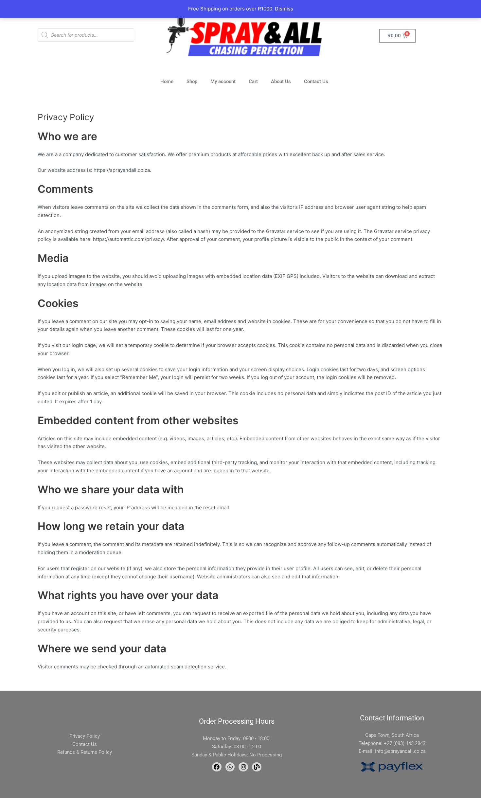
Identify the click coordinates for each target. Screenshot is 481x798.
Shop (192, 81)
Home (166, 81)
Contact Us (316, 81)
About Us (281, 81)
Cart (253, 81)
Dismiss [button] (284, 9)
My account (223, 81)
